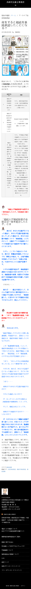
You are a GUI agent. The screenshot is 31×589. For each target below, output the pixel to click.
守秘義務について (7, 550)
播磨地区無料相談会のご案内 (11, 536)
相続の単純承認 (21, 469)
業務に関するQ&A (7, 542)
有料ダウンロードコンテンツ (11, 566)
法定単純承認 (12, 469)
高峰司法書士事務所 (15, 2)
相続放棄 (9, 467)
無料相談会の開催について (10, 554)
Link (3, 558)
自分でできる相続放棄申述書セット (13, 531)
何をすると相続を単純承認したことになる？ (14, 25)
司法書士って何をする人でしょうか (13, 546)
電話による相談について (9, 529)
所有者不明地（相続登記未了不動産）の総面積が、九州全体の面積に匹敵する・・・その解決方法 (15, 520)
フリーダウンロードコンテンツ (12, 570)
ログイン (23, 585)
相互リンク (5, 562)
